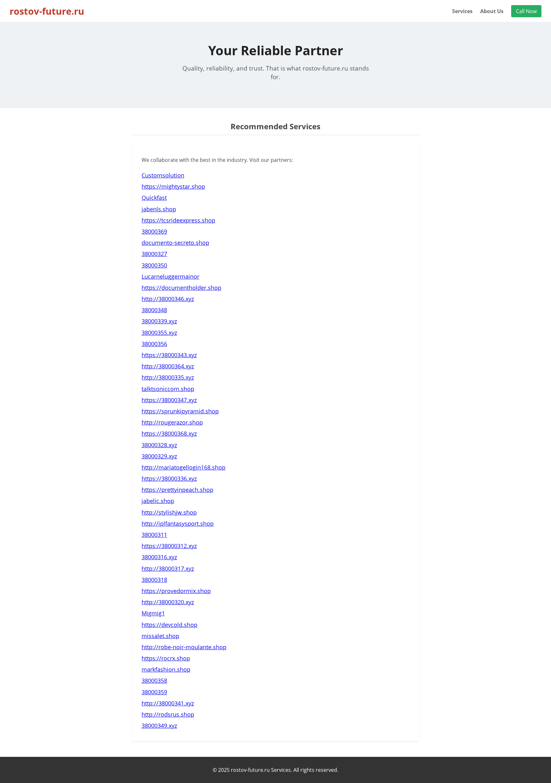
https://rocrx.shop (166, 658)
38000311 (154, 534)
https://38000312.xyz (169, 546)
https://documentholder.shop (181, 287)
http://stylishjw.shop (169, 512)
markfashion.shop (166, 669)
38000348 (154, 310)
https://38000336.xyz (169, 478)
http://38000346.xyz (168, 299)
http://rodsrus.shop (168, 714)
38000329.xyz (159, 456)
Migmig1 (153, 613)
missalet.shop (160, 636)
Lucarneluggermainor (170, 276)
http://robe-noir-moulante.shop (184, 647)
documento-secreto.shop (175, 242)
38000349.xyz (159, 725)
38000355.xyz (159, 332)
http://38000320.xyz (168, 602)
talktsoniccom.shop (168, 389)
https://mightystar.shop (173, 186)
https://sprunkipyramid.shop (180, 411)
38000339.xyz (159, 321)
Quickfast (154, 197)
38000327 (154, 254)
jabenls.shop (159, 209)
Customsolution (163, 175)
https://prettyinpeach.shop (177, 489)
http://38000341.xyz (168, 703)
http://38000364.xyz (168, 366)
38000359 (154, 692)
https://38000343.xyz (169, 355)
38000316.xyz (159, 557)
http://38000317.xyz (168, 568)
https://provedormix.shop (176, 591)
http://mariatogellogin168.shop (183, 467)
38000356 (154, 344)
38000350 (154, 265)
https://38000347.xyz (169, 400)
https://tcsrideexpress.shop (178, 220)
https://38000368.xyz (169, 433)
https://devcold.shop (169, 625)
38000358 (154, 680)
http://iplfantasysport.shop (178, 523)
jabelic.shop (158, 501)
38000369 (154, 231)
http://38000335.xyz (168, 377)
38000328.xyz (159, 445)
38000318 (154, 579)
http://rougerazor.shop (172, 422)
